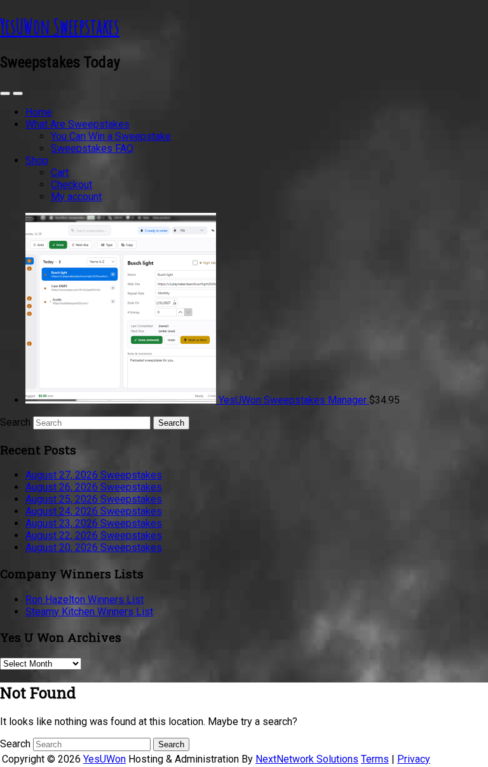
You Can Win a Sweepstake (111, 136)
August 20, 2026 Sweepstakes (93, 547)
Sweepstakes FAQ (92, 148)
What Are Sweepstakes (77, 124)
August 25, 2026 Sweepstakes (93, 499)
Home (38, 112)
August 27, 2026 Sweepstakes (93, 475)
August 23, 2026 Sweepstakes (93, 523)
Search (15, 422)
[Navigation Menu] (18, 93)
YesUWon (104, 759)
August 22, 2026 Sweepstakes (93, 535)
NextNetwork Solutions (306, 759)
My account (76, 197)
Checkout (71, 185)
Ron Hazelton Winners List (84, 600)
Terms (375, 759)
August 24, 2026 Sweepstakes (93, 511)
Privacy (413, 759)
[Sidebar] (5, 93)
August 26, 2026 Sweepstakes (93, 487)
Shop (36, 160)
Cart (60, 172)
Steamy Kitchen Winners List (89, 612)
